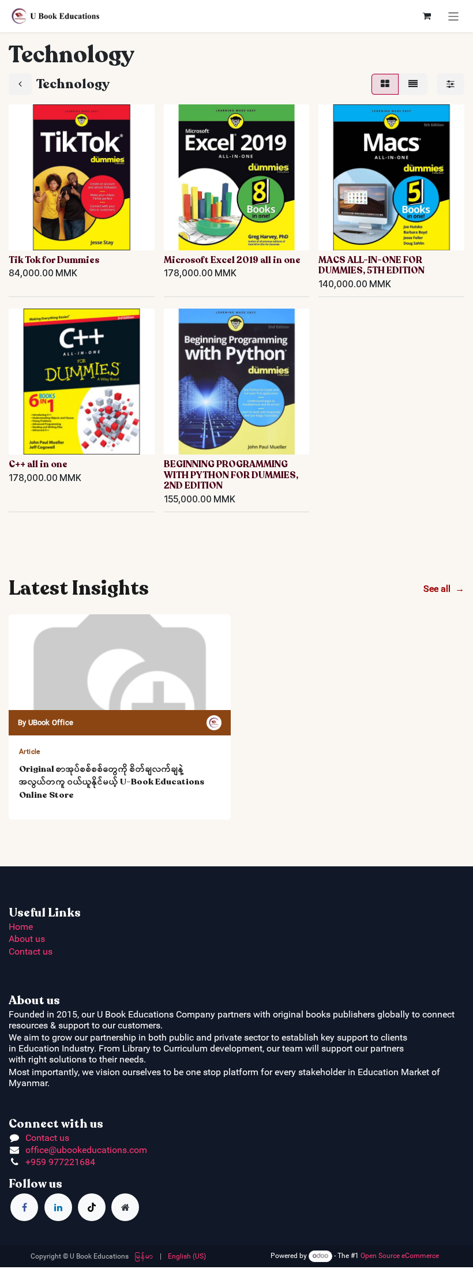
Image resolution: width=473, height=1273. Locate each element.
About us (27, 938)
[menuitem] (144, 1256)
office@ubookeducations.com (86, 1149)
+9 (30, 1161)
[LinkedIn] (58, 1207)
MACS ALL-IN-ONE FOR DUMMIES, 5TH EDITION (371, 265)
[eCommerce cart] (427, 16)
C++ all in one (38, 464)
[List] (413, 84)
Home (21, 926)
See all (443, 588)
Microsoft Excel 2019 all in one (232, 260)
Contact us (30, 951)
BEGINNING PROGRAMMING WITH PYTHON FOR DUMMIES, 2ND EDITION (231, 475)
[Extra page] (125, 1207)
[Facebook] (24, 1207)
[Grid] (385, 84)
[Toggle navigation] (453, 16)
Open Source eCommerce (400, 1256)
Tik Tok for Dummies (54, 260)
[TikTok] (92, 1207)
